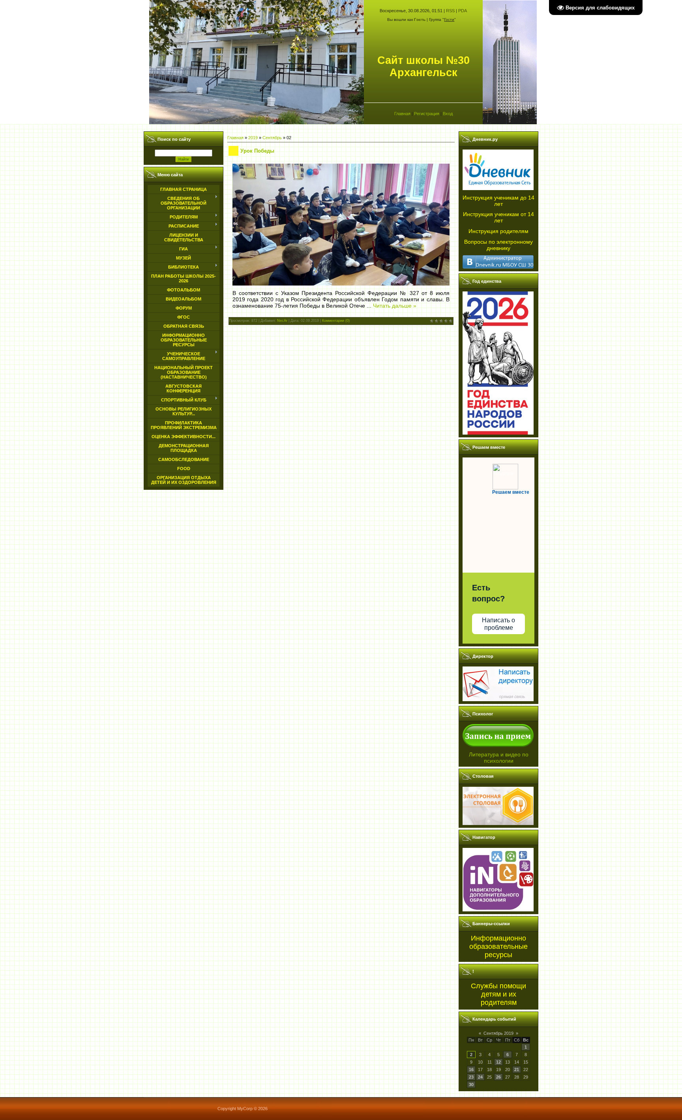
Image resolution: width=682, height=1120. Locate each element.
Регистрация (426, 113)
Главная (402, 113)
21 (516, 1069)
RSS (450, 10)
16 (471, 1069)
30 (471, 1084)
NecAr (282, 321)
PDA (462, 10)
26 (498, 1077)
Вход (448, 113)
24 (480, 1077)
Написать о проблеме (498, 624)
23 (471, 1077)
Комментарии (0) (336, 321)
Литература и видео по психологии (498, 757)
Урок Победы (257, 151)
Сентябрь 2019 (498, 1033)
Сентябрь (272, 137)
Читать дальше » (394, 305)
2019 (253, 137)
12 (498, 1062)
